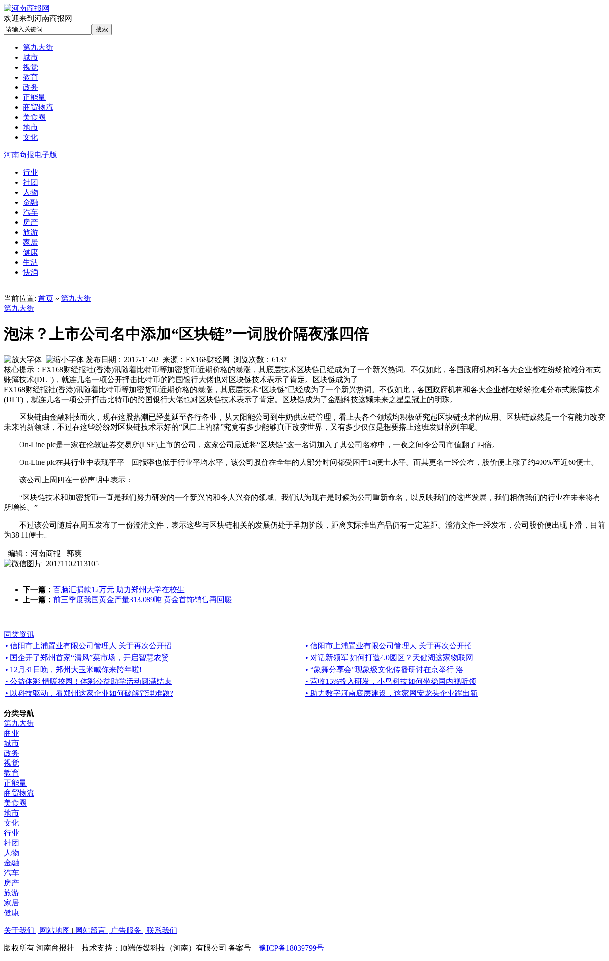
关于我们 (20, 930)
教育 (11, 773)
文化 (11, 823)
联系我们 (161, 930)
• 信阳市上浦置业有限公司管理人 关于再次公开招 (88, 646)
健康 (11, 913)
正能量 (15, 783)
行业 (11, 833)
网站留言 (90, 930)
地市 (11, 813)
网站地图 (55, 930)
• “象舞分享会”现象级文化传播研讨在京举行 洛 (384, 669)
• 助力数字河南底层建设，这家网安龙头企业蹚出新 (391, 693)
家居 (11, 903)
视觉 (11, 763)
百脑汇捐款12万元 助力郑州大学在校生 (119, 590)
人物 (11, 853)
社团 (11, 843)
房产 (11, 883)
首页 (45, 298)
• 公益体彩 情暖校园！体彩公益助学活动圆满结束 (88, 681)
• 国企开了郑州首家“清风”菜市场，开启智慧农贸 (87, 657)
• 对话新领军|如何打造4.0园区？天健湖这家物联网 (389, 657)
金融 (11, 863)
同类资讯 (19, 634)
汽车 (11, 873)
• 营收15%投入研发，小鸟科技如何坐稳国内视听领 (390, 681)
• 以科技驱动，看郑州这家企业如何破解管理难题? (89, 693)
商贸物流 (19, 793)
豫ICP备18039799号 (291, 948)
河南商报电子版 (30, 155)
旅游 (11, 893)
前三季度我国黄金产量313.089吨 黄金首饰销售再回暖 (142, 600)
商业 (11, 733)
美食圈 (15, 803)
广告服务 (126, 930)
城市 (11, 743)
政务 (11, 753)
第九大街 (76, 298)
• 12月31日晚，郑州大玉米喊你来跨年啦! (73, 669)
